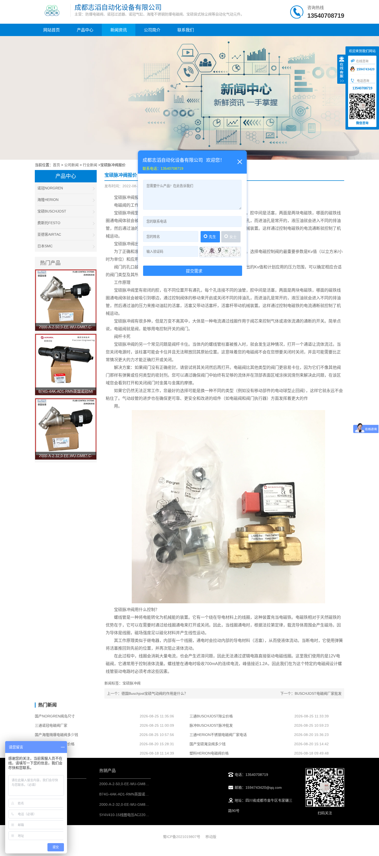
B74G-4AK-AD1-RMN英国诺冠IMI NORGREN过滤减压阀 (145, 794)
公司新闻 (71, 165)
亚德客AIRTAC (49, 234)
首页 (56, 165)
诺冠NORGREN (50, 188)
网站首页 (51, 30)
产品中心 (85, 30)
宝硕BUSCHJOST (51, 211)
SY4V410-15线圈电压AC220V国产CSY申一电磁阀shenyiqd (147, 815)
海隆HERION (48, 200)
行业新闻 (90, 165)
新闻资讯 (118, 30)
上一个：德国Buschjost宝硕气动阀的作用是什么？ (147, 693)
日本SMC (45, 246)
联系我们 (185, 30)
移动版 (210, 837)
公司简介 (152, 30)
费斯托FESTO (48, 223)
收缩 (341, 70)
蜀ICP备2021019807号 (181, 837)
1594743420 (366, 69)
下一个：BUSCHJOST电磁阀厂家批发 (311, 693)
